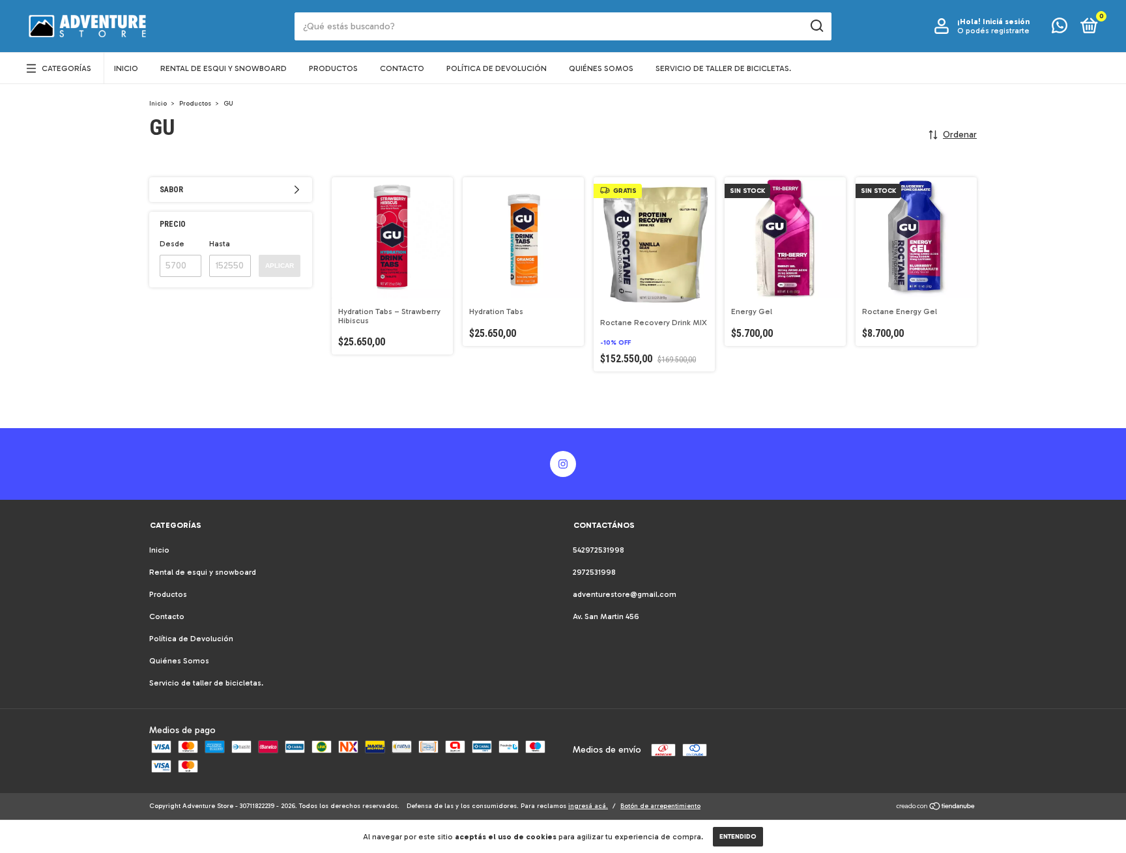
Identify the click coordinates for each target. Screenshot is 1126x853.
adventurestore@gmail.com (624, 594)
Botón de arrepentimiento (660, 806)
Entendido (738, 837)
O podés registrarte (993, 30)
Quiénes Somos (601, 68)
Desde (172, 243)
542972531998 (598, 550)
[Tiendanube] (936, 807)
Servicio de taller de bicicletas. (723, 68)
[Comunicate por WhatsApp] (1059, 29)
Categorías (66, 68)
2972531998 (594, 572)
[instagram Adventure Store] (563, 464)
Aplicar (279, 265)
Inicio (126, 68)
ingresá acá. (588, 806)
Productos (333, 68)
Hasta (219, 243)
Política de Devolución (496, 68)
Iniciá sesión (1006, 21)
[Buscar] (816, 26)
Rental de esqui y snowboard (223, 68)
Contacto (402, 68)
